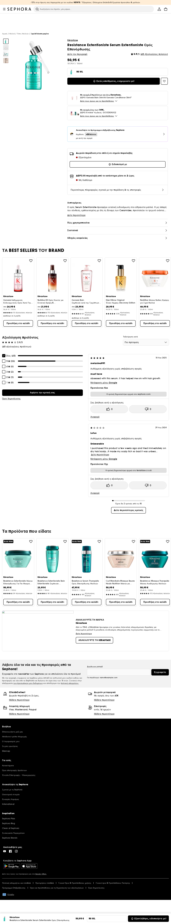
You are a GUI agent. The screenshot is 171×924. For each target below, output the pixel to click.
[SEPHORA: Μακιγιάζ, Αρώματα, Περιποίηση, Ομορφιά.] (19, 9)
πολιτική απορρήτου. (70, 683)
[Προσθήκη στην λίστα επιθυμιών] (31, 261)
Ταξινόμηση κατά (130, 336)
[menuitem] (159, 9)
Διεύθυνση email (94, 666)
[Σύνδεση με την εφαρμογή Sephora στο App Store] (29, 866)
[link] (42, 392)
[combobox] (146, 342)
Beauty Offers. (41, 874)
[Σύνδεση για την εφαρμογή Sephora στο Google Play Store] (11, 866)
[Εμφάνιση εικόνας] (6, 41)
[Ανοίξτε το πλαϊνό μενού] (4, 9)
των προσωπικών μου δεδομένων (28, 683)
